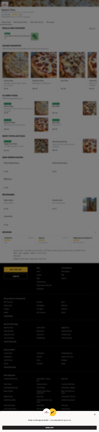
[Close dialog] (95, 414)
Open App (50, 428)
